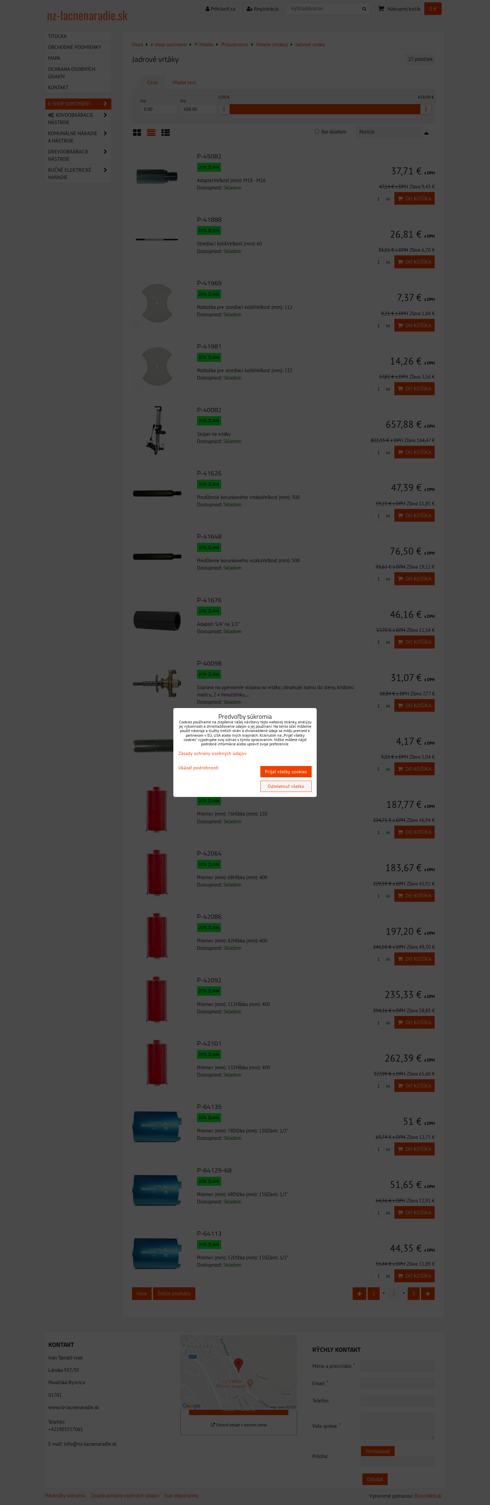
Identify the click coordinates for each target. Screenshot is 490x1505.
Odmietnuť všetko (286, 786)
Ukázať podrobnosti (198, 767)
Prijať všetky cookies (286, 772)
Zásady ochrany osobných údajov (212, 753)
